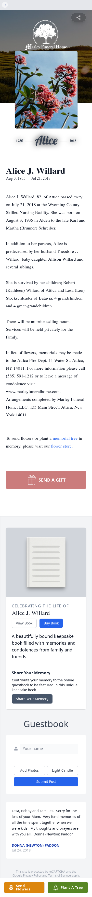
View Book (24, 623)
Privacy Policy (32, 875)
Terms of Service (59, 875)
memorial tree (65, 438)
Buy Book (51, 623)
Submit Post (46, 781)
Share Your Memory (32, 698)
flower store (61, 446)
